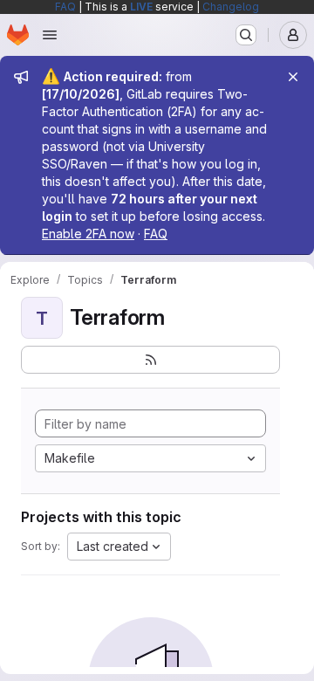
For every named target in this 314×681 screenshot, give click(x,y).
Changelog (230, 6)
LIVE (141, 6)
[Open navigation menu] (50, 35)
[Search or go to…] (246, 34)
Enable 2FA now (88, 233)
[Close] (293, 76)
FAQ (65, 6)
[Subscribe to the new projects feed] (150, 360)
